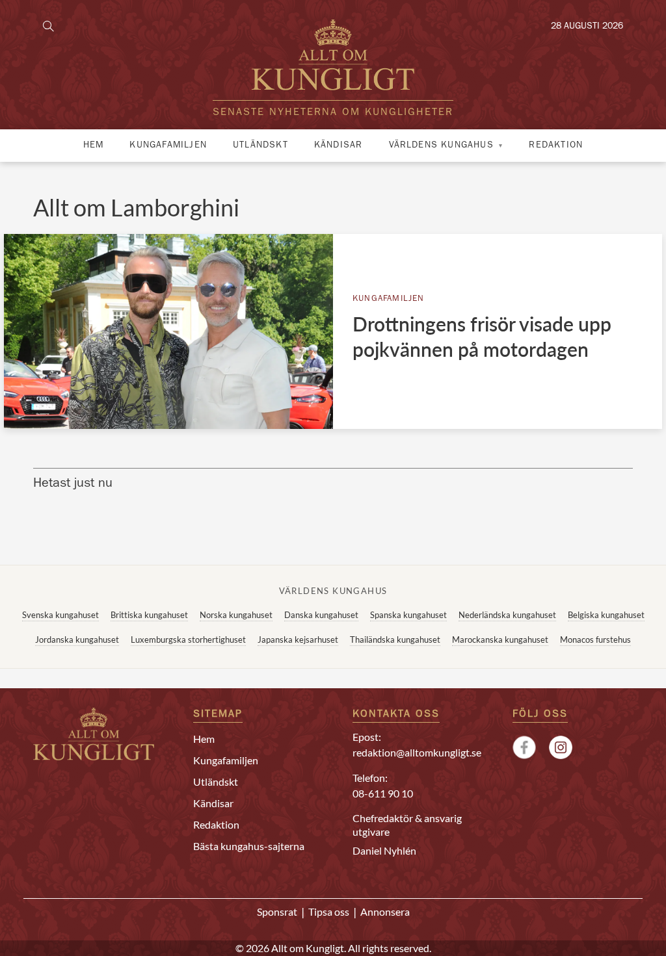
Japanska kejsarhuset (298, 639)
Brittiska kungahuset (149, 615)
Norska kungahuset (236, 615)
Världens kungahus (441, 145)
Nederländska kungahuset (507, 615)
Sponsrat (277, 911)
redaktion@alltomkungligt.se (417, 752)
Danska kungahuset (321, 615)
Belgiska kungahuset (606, 615)
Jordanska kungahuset (77, 639)
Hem (93, 145)
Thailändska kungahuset (395, 639)
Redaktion (556, 145)
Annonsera (385, 911)
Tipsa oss (328, 911)
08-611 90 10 (383, 793)
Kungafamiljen (168, 145)
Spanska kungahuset (408, 615)
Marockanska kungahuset (500, 639)
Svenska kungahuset (60, 615)
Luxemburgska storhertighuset (188, 639)
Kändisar (338, 145)
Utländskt (260, 145)
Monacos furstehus (595, 639)
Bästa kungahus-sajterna (248, 846)
